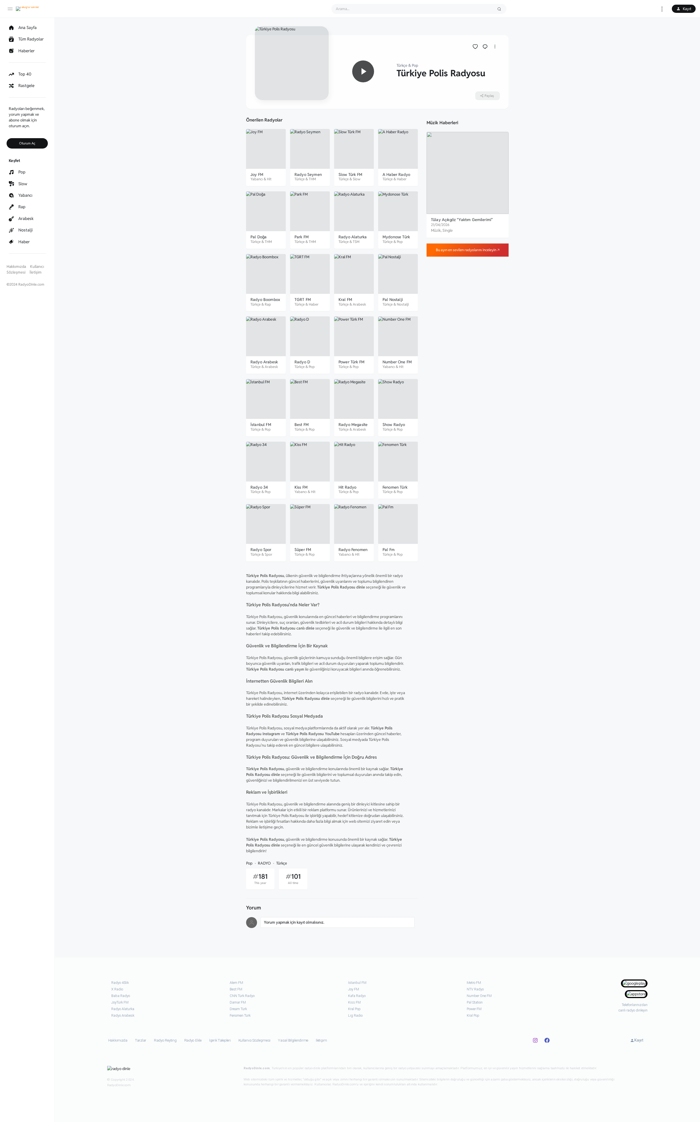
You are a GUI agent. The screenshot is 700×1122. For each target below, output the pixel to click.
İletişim (36, 272)
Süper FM (302, 549)
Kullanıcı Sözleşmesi (254, 1040)
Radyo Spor (261, 549)
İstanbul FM (260, 424)
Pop (415, 65)
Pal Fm (389, 549)
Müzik (436, 230)
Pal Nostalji (393, 299)
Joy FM (256, 174)
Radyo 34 (259, 487)
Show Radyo (394, 424)
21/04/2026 (440, 224)
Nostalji (403, 304)
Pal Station (475, 1002)
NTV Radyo (475, 989)
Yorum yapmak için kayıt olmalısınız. (294, 922)
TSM (356, 241)
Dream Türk (238, 1009)
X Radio (117, 989)
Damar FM (238, 1002)
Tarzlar (140, 1040)
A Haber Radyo (396, 174)
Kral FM (345, 299)
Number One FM (397, 361)
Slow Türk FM (350, 174)
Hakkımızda (16, 266)
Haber (402, 179)
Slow (356, 179)
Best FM (301, 424)
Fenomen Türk (395, 487)
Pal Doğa (258, 236)
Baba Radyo (120, 996)
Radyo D (302, 361)
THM (312, 179)
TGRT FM (302, 299)
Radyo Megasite (353, 424)
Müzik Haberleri (442, 123)
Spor (268, 554)
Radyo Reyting (165, 1040)
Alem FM (236, 983)
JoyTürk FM (120, 1002)
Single (447, 230)
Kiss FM (301, 487)
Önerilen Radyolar (264, 120)
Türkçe (401, 65)
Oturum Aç (27, 143)
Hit (269, 179)
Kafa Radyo (357, 996)
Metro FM (474, 983)
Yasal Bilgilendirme (293, 1040)
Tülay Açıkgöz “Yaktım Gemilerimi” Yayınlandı (462, 222)
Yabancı (256, 179)
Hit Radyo (347, 487)
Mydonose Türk (396, 236)
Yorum (253, 908)
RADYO (264, 863)
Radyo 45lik (120, 983)
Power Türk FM (351, 361)
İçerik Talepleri (220, 1040)
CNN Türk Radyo (242, 996)
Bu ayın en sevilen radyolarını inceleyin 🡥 (467, 250)
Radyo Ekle (193, 1040)
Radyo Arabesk (264, 361)
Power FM (474, 1009)
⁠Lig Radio (355, 1015)
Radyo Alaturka (353, 236)
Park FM (301, 236)
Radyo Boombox (265, 299)
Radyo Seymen (308, 174)
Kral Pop (354, 1009)
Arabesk (359, 304)
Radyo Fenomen (353, 549)
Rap (268, 304)
